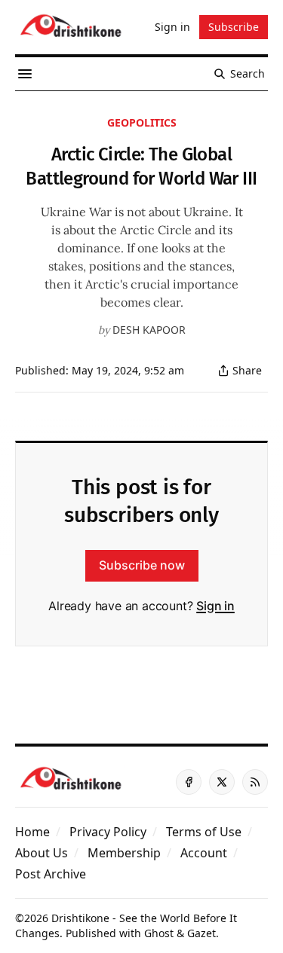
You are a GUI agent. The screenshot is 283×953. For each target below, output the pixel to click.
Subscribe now (142, 565)
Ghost (159, 933)
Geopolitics (142, 122)
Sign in (215, 605)
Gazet (201, 933)
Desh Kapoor (149, 329)
